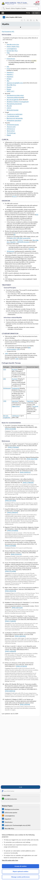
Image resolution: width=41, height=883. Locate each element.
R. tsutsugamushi (24, 101)
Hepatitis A (10, 72)
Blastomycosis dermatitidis (15, 118)
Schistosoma (10, 251)
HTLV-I (14, 196)
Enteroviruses (11, 58)
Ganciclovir (15, 401)
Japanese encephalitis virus (15, 83)
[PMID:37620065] (13, 447)
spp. (11, 133)
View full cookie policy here (10, 860)
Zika (8, 81)
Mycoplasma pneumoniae (14, 104)
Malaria (9, 135)
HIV (8, 66)
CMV (17, 238)
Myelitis (5, 24)
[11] (37, 214)
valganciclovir (16, 406)
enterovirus (26, 238)
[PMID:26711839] (10, 500)
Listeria (9, 108)
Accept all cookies (20, 866)
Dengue (9, 78)
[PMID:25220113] (16, 554)
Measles (9, 87)
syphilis (21, 97)
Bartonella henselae (12, 110)
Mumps (9, 89)
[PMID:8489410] (10, 691)
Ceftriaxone (15, 416)
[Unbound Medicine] (36, 3)
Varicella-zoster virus (13, 44)
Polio (8, 53)
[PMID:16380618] (10, 651)
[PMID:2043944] (25, 704)
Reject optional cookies (20, 871)
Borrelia (31, 249)
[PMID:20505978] (10, 591)
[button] (35, 13)
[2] (14, 234)
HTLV (8, 68)
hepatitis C (13, 242)
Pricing (28, 13)
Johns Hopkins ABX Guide (14, 17)
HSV (11, 238)
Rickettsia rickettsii (12, 101)
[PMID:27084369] (28, 482)
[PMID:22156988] (10, 571)
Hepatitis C (10, 74)
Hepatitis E (10, 76)
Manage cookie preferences (20, 877)
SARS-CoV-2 (10, 91)
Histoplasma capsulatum (14, 120)
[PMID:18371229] (17, 607)
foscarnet (35, 406)
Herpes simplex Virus (13, 46)
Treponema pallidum (13, 97)
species (13, 124)
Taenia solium (11, 131)
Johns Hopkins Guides (16, 3)
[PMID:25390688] (10, 546)
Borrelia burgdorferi (13, 99)
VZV (14, 238)
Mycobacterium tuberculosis (15, 95)
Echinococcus (11, 129)
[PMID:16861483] (20, 636)
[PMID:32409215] (25, 472)
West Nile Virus (11, 85)
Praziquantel (15, 388)
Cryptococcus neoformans (14, 114)
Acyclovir (14, 369)
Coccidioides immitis (13, 116)
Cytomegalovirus (12, 48)
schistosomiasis (11, 349)
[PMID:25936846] (12, 530)
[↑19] (20, 787)
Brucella (9, 106)
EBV (21, 238)
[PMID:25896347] (12, 512)
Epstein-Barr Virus (12, 50)
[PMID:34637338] (32, 459)
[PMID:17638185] (10, 621)
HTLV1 (21, 240)
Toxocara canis (11, 126)
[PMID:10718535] (21, 666)
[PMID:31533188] (10, 429)
